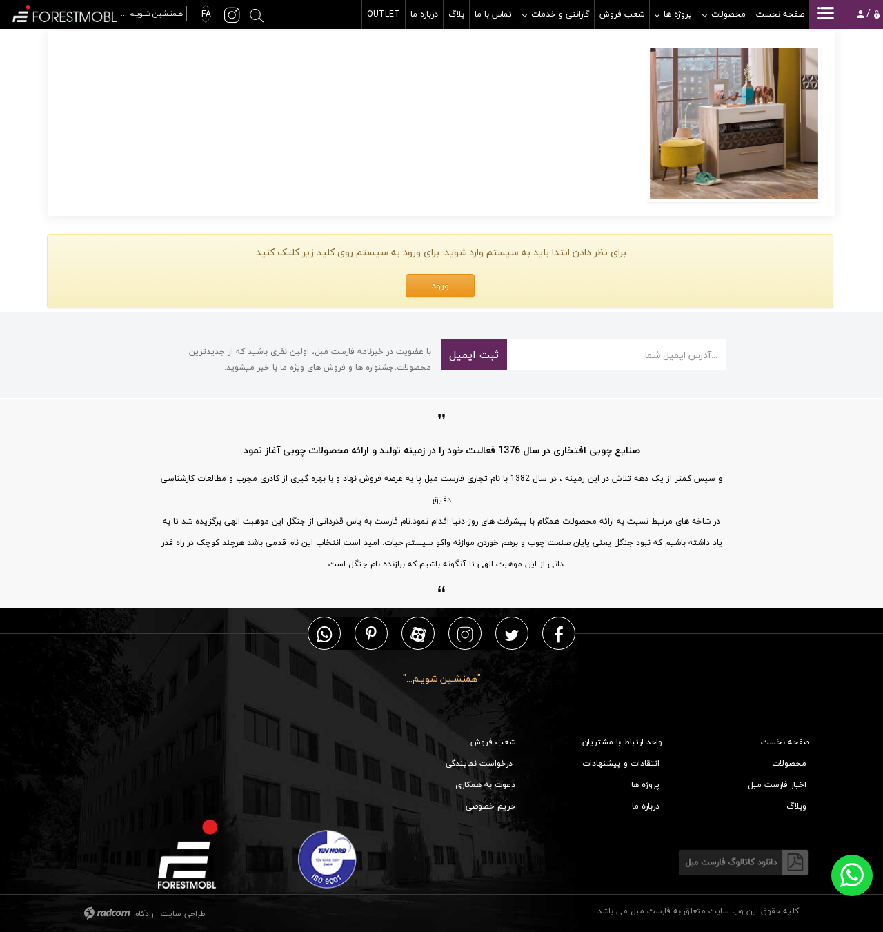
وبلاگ (796, 806)
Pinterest (371, 633)
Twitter (511, 633)
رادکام (143, 913)
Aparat (418, 633)
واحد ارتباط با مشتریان (622, 742)
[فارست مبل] (98, 12)
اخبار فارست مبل (777, 784)
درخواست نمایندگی (479, 763)
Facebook (559, 633)
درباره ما (645, 806)
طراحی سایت (183, 913)
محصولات (789, 763)
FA (205, 14)
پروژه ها (645, 784)
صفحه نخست (785, 742)
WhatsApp (324, 633)
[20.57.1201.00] (734, 123)
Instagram (465, 633)
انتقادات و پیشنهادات (620, 763)
